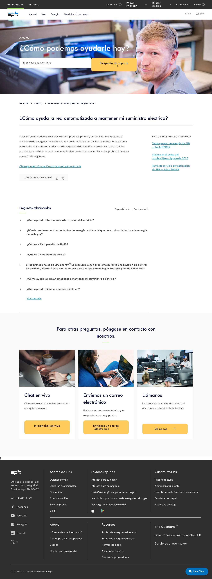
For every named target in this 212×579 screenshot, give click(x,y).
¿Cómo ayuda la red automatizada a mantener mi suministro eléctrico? (71, 278)
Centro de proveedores (115, 557)
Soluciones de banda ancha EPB (178, 535)
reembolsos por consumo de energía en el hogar (119, 498)
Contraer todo (141, 209)
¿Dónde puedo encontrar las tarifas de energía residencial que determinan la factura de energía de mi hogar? (87, 232)
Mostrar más (34, 298)
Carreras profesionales (63, 486)
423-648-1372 (21, 498)
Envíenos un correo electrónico (106, 427)
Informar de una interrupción (66, 532)
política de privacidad (35, 571)
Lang (197, 4)
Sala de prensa (58, 504)
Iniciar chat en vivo (47, 426)
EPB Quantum (166, 527)
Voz (44, 14)
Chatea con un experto (63, 551)
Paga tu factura (164, 479)
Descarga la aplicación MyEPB (108, 504)
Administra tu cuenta (167, 486)
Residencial (15, 5)
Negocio (34, 5)
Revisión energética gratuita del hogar (113, 492)
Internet (33, 14)
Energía (55, 14)
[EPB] (13, 14)
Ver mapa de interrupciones (66, 538)
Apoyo (200, 14)
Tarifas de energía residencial (119, 532)
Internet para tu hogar (104, 479)
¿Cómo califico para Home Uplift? (47, 244)
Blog (188, 14)
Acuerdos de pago (165, 504)
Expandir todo (122, 209)
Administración (59, 498)
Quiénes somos (59, 479)
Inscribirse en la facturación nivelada (176, 492)
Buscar (54, 544)
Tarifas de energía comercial (118, 538)
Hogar (24, 103)
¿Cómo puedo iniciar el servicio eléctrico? (53, 289)
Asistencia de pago (113, 551)
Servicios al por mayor (76, 14)
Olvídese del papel (166, 498)
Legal (50, 571)
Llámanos (160, 429)
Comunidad (56, 492)
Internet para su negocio (105, 486)
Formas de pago (111, 544)
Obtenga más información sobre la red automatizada (50, 166)
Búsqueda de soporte (114, 63)
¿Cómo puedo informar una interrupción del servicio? (60, 220)
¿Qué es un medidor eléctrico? (46, 254)
